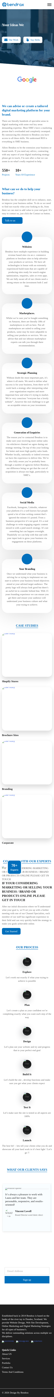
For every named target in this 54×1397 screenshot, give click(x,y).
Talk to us (10, 220)
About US (7, 1354)
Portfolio (6, 1363)
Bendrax (25, 1392)
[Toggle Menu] (49, 4)
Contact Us (7, 1367)
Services (6, 1358)
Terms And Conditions (12, 1372)
